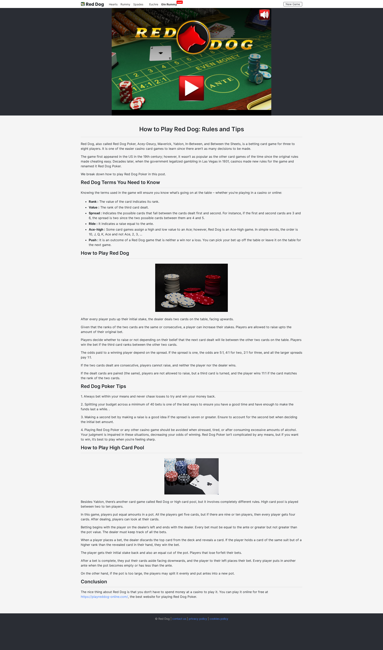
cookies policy (219, 618)
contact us (179, 618)
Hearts (113, 4)
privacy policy (198, 618)
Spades (138, 4)
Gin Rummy (169, 4)
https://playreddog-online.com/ (104, 596)
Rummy (125, 4)
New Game (293, 4)
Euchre (153, 4)
